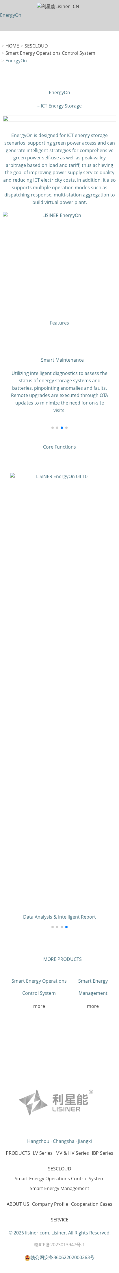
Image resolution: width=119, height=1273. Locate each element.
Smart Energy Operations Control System (50, 53)
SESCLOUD (36, 46)
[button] (52, 428)
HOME (12, 46)
